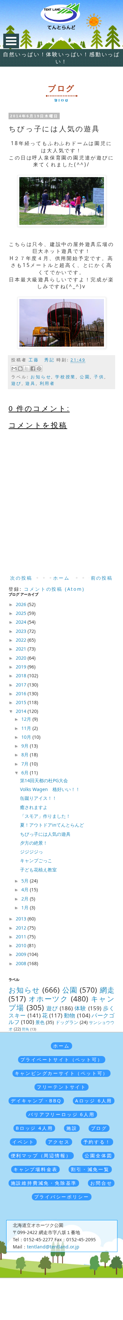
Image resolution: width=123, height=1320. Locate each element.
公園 (85, 377)
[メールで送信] (14, 368)
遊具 (30, 383)
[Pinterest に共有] (39, 368)
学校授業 (65, 377)
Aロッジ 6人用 (93, 1100)
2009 (22, 954)
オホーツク (49, 999)
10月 (26, 737)
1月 (25, 907)
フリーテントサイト (61, 1087)
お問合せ (101, 1183)
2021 (22, 649)
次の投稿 (21, 578)
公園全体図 (98, 1155)
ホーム (61, 578)
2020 (22, 658)
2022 (22, 640)
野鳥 (25, 1029)
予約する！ (97, 1142)
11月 (26, 728)
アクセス (59, 1142)
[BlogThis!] (20, 368)
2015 (22, 702)
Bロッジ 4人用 (34, 1128)
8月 (25, 754)
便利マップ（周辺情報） (41, 1155)
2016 (22, 693)
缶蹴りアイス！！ (38, 798)
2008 (22, 963)
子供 (99, 377)
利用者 (47, 383)
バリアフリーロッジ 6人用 (61, 1114)
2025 (22, 613)
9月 (25, 746)
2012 (22, 928)
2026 (22, 604)
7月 (25, 764)
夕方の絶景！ (34, 843)
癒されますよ (34, 807)
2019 (22, 667)
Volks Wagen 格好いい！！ (50, 789)
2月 (25, 899)
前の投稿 (102, 578)
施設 (71, 1128)
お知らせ (41, 377)
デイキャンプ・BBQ (36, 1100)
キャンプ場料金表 (35, 1169)
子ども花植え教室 (38, 869)
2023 (22, 631)
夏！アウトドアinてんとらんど (52, 825)
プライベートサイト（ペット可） (61, 1059)
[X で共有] (26, 368)
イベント (23, 1142)
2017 (22, 685)
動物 (69, 1015)
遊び (16, 383)
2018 (22, 675)
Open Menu (11, 41)
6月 (25, 772)
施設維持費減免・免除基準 (44, 1183)
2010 (22, 945)
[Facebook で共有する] (33, 368)
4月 (25, 889)
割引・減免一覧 (90, 1169)
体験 (80, 1008)
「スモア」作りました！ (45, 816)
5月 (25, 881)
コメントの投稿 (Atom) (54, 589)
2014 (22, 711)
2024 (22, 622)
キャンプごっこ (36, 860)
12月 (26, 719)
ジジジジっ (31, 852)
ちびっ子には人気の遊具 (45, 834)
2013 (22, 919)
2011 (22, 936)
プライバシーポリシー (61, 1197)
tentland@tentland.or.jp (53, 1247)
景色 (40, 1022)
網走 (107, 990)
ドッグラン (66, 1022)
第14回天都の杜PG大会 (44, 780)
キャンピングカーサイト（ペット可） (62, 1073)
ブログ (99, 1128)
